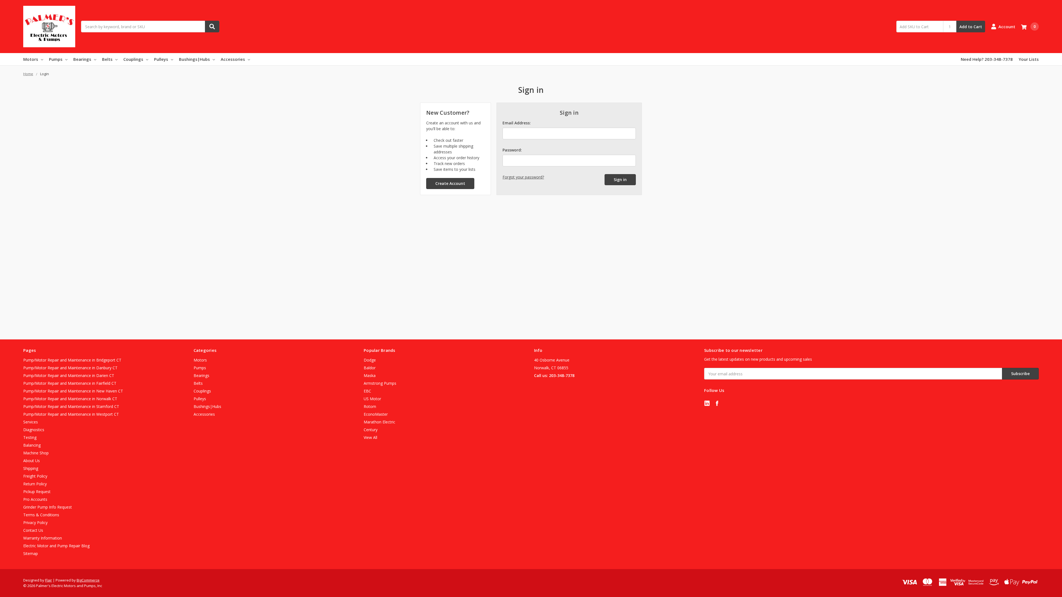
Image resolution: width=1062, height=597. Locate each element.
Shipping (30, 468)
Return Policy (35, 483)
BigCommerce (88, 580)
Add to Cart (970, 26)
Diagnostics (33, 429)
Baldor (370, 367)
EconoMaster (376, 414)
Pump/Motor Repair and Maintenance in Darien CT (68, 375)
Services (30, 422)
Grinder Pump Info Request (47, 507)
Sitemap (30, 553)
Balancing (32, 445)
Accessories (233, 59)
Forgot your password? (523, 177)
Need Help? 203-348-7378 (987, 59)
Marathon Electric (379, 422)
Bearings (82, 59)
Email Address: (517, 122)
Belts (107, 59)
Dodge (370, 360)
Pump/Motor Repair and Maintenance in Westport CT (71, 414)
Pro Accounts (35, 499)
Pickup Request (37, 491)
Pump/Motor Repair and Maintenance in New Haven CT (73, 391)
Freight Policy (35, 476)
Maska (370, 375)
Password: (512, 150)
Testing (30, 437)
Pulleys (161, 59)
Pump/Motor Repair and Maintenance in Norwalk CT (70, 398)
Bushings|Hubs (194, 59)
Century (371, 429)
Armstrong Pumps (380, 383)
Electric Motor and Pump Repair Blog (56, 545)
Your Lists (1029, 59)
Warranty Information (42, 538)
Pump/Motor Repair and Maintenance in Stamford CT (71, 406)
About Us (31, 460)
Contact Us (33, 530)
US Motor (372, 398)
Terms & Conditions (41, 514)
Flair (48, 580)
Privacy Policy (35, 522)
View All (370, 437)
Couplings (133, 59)
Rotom (370, 406)
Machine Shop (36, 452)
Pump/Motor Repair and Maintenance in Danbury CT (70, 367)
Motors (30, 59)
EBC (367, 391)
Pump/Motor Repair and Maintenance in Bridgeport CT (72, 360)
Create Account (450, 183)
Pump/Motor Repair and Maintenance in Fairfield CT (69, 383)
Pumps (56, 59)
